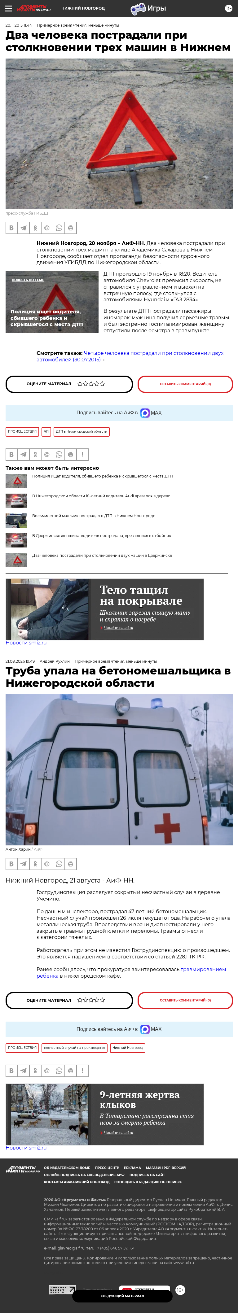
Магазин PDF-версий (166, 1168)
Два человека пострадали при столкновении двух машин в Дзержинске (102, 555)
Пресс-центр (107, 1168)
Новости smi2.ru (26, 643)
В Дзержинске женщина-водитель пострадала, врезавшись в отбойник (101, 535)
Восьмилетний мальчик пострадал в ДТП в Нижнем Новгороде (93, 515)
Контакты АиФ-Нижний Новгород (76, 1182)
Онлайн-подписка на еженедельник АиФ (84, 1175)
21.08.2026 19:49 (20, 661)
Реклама (132, 1168)
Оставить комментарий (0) (185, 384)
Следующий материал (122, 1296)
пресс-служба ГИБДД (27, 213)
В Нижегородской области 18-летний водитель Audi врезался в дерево (101, 496)
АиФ (38, 849)
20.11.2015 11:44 (19, 25)
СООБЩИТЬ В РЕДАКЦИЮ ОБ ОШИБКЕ (148, 1182)
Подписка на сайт (147, 1175)
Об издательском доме (67, 1168)
